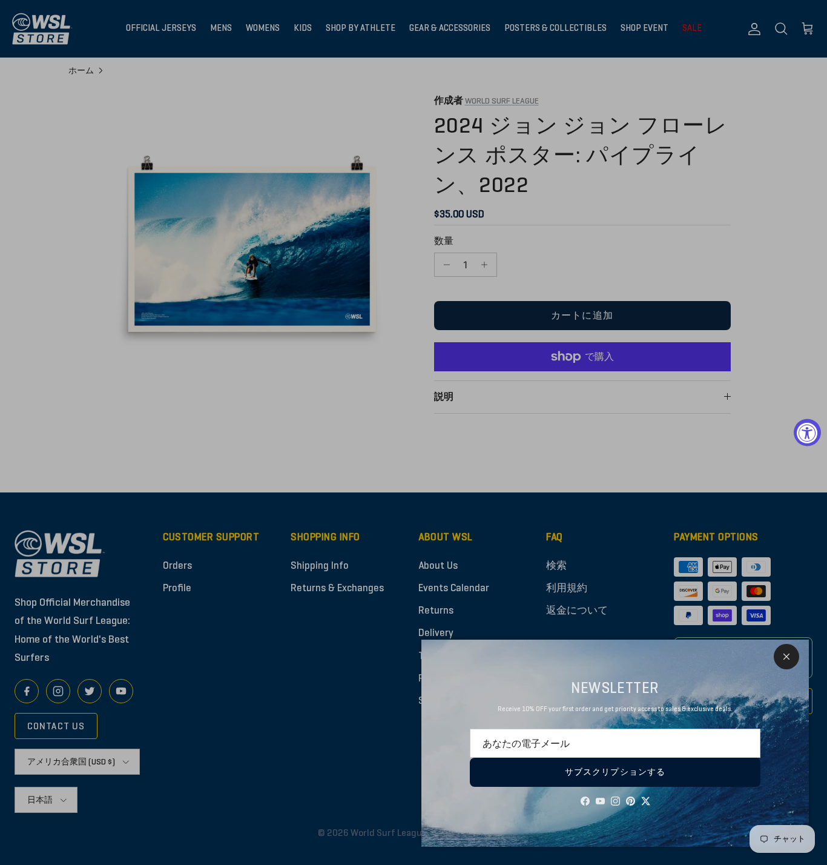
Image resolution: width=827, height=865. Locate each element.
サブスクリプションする (615, 772)
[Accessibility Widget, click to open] (807, 432)
